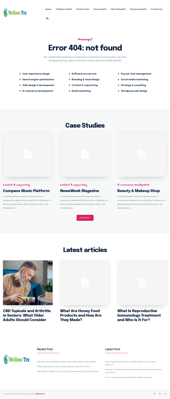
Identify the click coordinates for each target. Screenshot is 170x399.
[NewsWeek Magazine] (85, 154)
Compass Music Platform (26, 191)
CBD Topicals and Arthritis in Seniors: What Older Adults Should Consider (27, 315)
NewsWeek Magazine (79, 191)
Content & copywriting (16, 184)
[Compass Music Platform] (28, 154)
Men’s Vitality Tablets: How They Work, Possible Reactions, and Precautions (68, 371)
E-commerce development (133, 184)
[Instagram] (160, 394)
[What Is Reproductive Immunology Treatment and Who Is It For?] (142, 282)
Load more (84, 218)
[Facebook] (155, 394)
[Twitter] (165, 394)
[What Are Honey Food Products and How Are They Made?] (85, 282)
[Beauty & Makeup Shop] (142, 154)
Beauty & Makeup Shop (138, 191)
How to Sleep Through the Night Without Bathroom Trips (128, 377)
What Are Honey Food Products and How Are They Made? (80, 315)
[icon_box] (34, 73)
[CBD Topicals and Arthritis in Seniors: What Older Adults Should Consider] (28, 282)
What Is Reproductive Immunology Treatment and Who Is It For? (139, 315)
